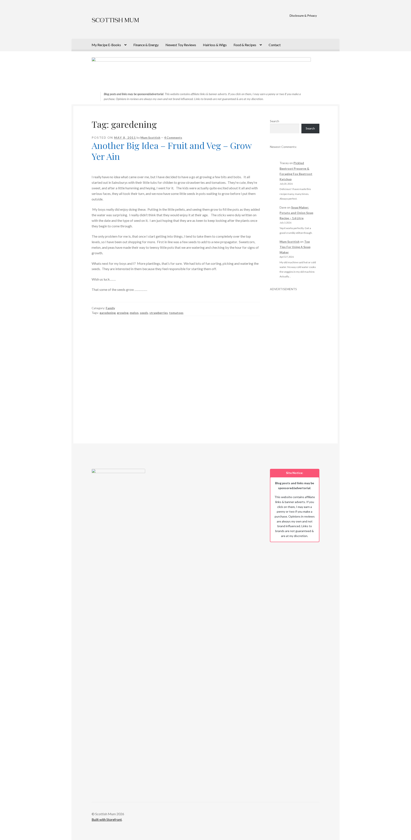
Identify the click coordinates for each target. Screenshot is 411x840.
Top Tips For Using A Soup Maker (295, 247)
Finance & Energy (146, 45)
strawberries (158, 313)
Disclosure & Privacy (303, 15)
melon (134, 313)
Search (274, 121)
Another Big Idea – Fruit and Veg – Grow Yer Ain (172, 150)
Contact (275, 45)
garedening (108, 313)
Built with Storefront (107, 819)
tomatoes (176, 313)
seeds (144, 313)
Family (110, 308)
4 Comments (173, 137)
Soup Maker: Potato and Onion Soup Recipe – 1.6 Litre (296, 213)
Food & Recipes (245, 45)
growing (122, 313)
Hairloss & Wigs (215, 45)
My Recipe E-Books (106, 45)
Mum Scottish (150, 137)
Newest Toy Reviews (180, 45)
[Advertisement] (294, 355)
